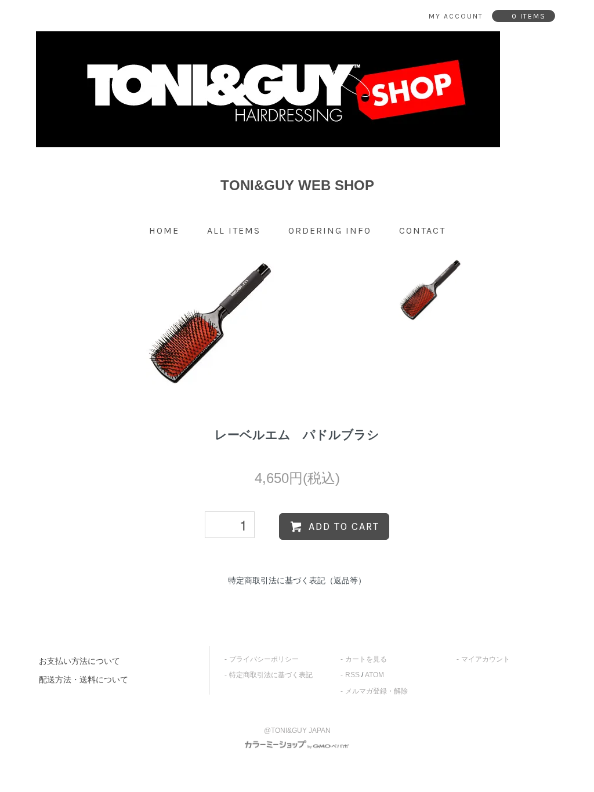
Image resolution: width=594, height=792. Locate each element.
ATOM (374, 675)
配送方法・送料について (83, 679)
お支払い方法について (79, 661)
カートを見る (366, 659)
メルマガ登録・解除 (376, 691)
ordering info (329, 230)
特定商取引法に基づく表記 (271, 675)
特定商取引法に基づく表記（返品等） (297, 580)
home (164, 230)
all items (233, 230)
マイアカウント (485, 659)
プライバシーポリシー (264, 659)
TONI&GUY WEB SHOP (297, 185)
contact (422, 230)
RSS (352, 675)
